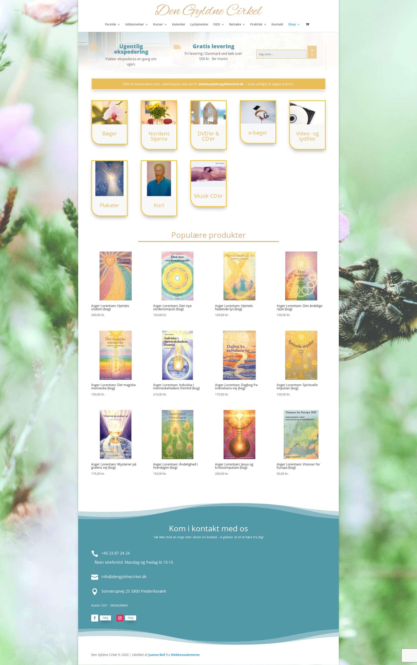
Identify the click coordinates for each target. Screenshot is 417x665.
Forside (110, 24)
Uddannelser (134, 24)
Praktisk (256, 24)
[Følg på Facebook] (94, 618)
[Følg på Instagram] (119, 618)
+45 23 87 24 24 (115, 553)
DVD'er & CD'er (208, 136)
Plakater (109, 205)
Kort (159, 205)
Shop (292, 24)
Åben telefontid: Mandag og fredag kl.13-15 (133, 562)
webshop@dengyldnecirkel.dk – (223, 84)
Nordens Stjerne (159, 136)
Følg (105, 618)
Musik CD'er (208, 195)
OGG (216, 24)
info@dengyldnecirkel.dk (123, 576)
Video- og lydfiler (307, 136)
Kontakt (277, 24)
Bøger (109, 133)
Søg (312, 52)
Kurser (158, 24)
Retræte (235, 24)
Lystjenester (199, 24)
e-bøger (257, 132)
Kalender (178, 24)
